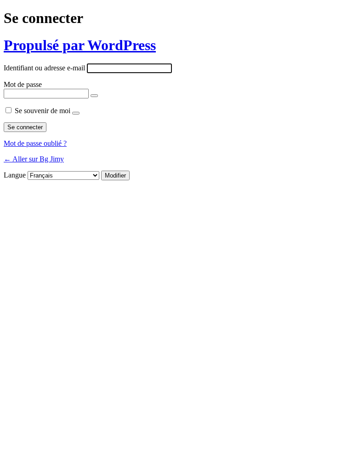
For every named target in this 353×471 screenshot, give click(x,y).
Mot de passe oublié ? (35, 143)
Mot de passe (23, 84)
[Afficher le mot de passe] (94, 95)
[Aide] (76, 113)
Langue (15, 175)
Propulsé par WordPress (80, 45)
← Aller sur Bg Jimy (34, 159)
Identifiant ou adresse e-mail (44, 68)
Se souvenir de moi (42, 111)
